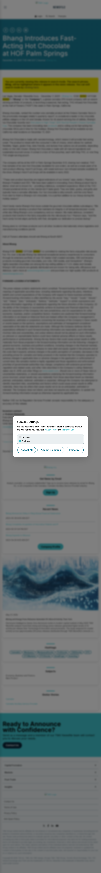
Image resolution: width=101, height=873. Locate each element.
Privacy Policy (51, 430)
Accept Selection (51, 450)
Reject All (74, 450)
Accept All (27, 450)
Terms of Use (68, 430)
